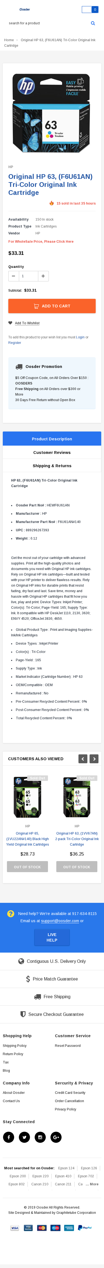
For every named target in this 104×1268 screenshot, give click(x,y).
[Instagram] (40, 1137)
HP (10, 167)
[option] (27, 826)
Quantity (16, 267)
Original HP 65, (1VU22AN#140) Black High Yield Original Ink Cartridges (27, 839)
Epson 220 (40, 1176)
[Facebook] (8, 1137)
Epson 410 (63, 1176)
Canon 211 (63, 1184)
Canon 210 (39, 1184)
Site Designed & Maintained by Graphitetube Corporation (52, 1213)
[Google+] (56, 1137)
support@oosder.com (60, 921)
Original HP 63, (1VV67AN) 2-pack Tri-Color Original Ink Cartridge (77, 839)
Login (80, 337)
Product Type (19, 226)
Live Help (52, 937)
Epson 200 (18, 1176)
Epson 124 (66, 1168)
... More (92, 1184)
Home (9, 40)
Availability (18, 219)
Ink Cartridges (46, 226)
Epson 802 (17, 1184)
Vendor (14, 233)
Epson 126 (89, 1168)
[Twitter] (24, 1137)
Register (14, 343)
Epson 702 (86, 1176)
